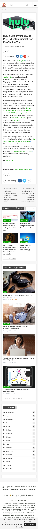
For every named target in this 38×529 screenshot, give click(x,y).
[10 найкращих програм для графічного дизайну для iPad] (19, 377)
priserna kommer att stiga (23, 151)
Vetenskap (9, 469)
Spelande (9, 455)
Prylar (8, 444)
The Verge (9, 160)
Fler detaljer (19, 527)
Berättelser (7, 220)
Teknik (8, 462)
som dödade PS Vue (18, 118)
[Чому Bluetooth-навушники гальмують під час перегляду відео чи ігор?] (19, 345)
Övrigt (8, 440)
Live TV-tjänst (20, 61)
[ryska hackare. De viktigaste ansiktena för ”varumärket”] (27, 216)
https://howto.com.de (27, 504)
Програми (6, 323)
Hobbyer (8, 430)
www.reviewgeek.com (22, 169)
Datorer (8, 426)
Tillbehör (9, 465)
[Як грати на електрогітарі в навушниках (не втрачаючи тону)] (19, 282)
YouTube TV (7, 77)
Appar (8, 416)
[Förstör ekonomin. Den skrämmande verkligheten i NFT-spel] (10, 216)
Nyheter (8, 437)
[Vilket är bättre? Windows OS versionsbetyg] (27, 238)
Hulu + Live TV (17, 120)
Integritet (9, 433)
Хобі (5, 292)
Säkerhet (9, 448)
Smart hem (9, 451)
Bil (6, 423)
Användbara (10, 412)
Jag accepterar (30, 524)
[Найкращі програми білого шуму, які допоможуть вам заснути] (19, 314)
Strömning (9, 458)
